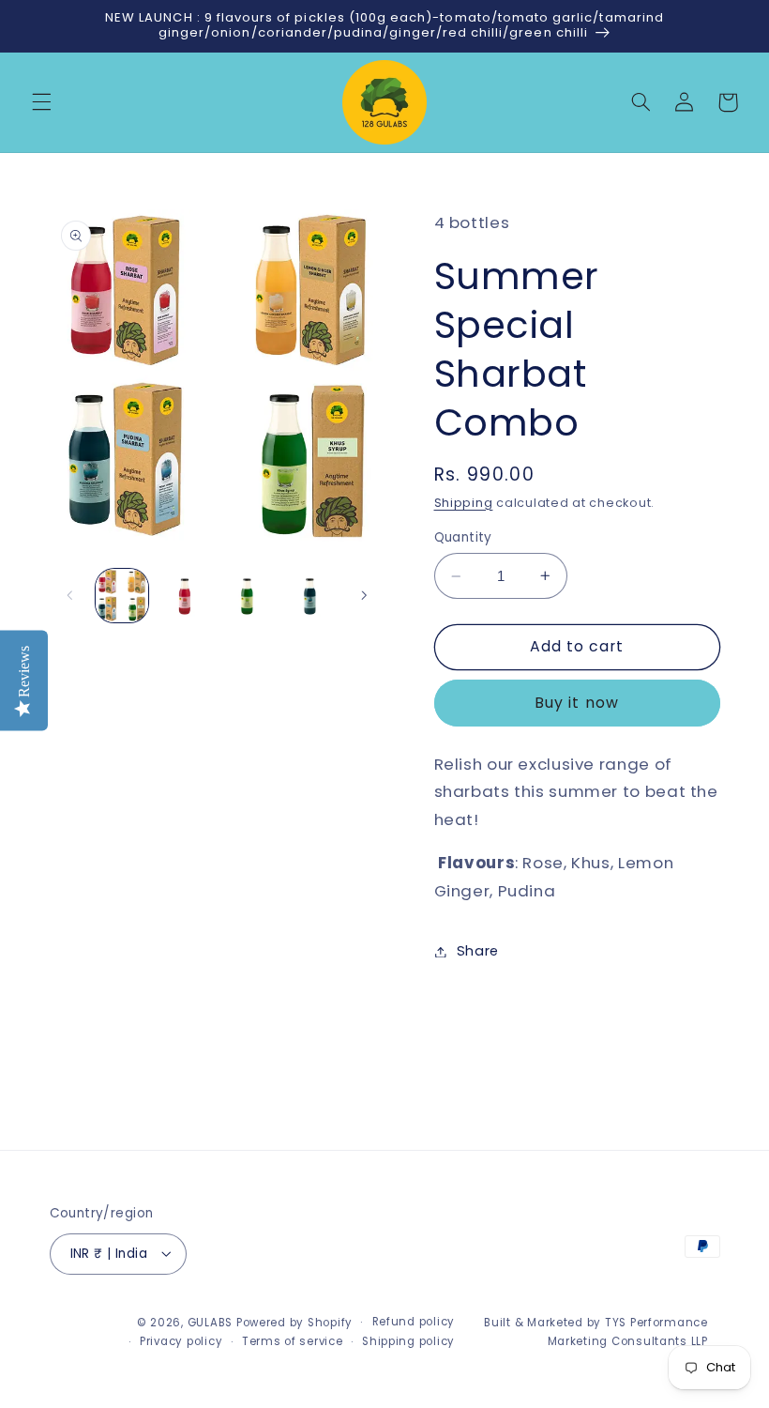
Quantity (463, 537)
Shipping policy (408, 1341)
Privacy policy (181, 1341)
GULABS (210, 1322)
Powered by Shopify (294, 1322)
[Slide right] (363, 595)
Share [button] (478, 950)
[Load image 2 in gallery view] (184, 595)
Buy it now (577, 702)
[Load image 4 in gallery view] (309, 595)
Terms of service (292, 1341)
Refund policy (414, 1321)
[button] (41, 102)
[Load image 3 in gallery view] (246, 595)
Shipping (463, 503)
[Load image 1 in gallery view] (122, 595)
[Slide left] (70, 595)
